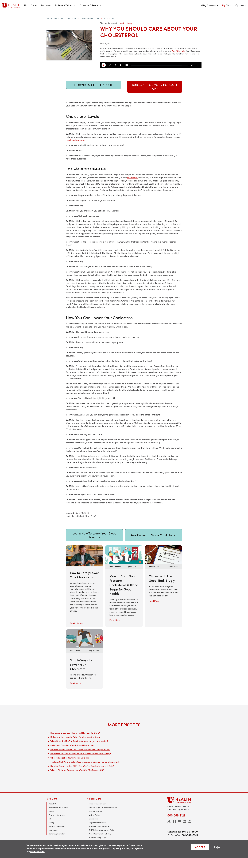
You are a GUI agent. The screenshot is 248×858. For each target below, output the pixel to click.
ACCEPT (200, 847)
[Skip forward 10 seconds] (115, 65)
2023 (105, 18)
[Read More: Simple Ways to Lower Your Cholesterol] (84, 638)
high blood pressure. (75, 140)
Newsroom (53, 830)
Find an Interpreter (57, 815)
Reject (218, 847)
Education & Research (90, 5)
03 (113, 18)
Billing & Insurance (209, 5)
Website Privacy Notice (99, 826)
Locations (46, 5)
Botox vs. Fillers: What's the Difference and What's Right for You (80, 749)
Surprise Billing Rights (98, 837)
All (98, 18)
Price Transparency (97, 804)
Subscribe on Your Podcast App (154, 87)
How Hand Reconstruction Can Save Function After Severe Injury (80, 753)
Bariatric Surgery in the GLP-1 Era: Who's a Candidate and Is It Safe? (82, 766)
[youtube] (179, 821)
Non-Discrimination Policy (100, 834)
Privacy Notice (37, 851)
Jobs (50, 819)
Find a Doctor (30, 5)
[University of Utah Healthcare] (184, 800)
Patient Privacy (95, 811)
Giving (51, 822)
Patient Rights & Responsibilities (103, 807)
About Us (53, 804)
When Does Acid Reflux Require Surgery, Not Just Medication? (79, 741)
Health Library (87, 18)
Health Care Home (55, 18)
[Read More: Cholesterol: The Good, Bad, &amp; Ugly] (163, 554)
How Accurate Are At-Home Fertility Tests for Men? (75, 732)
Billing (51, 811)
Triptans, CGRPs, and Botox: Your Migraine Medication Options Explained (84, 761)
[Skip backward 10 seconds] (110, 65)
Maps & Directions (57, 826)
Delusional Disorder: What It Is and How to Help (72, 745)
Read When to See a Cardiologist (153, 535)
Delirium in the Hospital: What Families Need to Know (75, 737)
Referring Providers (57, 834)
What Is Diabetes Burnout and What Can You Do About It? (77, 770)
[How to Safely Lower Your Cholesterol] (84, 586)
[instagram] (189, 821)
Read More (114, 620)
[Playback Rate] (197, 65)
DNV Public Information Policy (102, 830)
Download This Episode (93, 85)
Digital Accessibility (97, 822)
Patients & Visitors (63, 5)
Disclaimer (93, 819)
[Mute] (120, 65)
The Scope (71, 18)
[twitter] (169, 821)
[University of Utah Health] (11, 5)
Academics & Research (58, 807)
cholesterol (132, 177)
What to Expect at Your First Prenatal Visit (69, 757)
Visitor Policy (94, 815)
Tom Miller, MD (178, 51)
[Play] (105, 65)
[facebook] (174, 821)
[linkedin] (184, 821)
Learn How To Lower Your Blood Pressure (94, 535)
